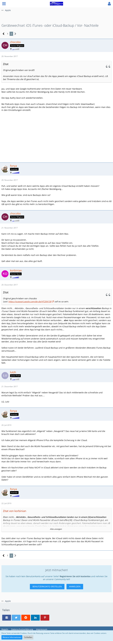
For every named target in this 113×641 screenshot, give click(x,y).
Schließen (28, 637)
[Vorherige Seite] (3, 34)
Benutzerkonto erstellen (47, 586)
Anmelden (74, 586)
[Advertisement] (56, 136)
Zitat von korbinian (14, 511)
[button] (3, 3)
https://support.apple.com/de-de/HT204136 (29, 301)
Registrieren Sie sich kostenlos (75, 576)
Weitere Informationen (12, 637)
